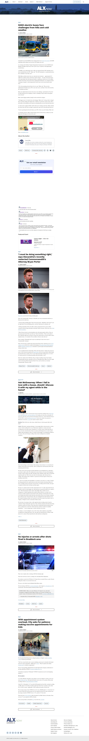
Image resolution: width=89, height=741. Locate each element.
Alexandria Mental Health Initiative (46, 345)
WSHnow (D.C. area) (68, 733)
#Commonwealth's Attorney (33, 366)
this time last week (23, 680)
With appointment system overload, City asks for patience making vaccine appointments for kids (35, 623)
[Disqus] (36, 192)
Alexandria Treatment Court (26, 346)
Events (26, 1)
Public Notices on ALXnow (56, 729)
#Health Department (37, 703)
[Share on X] (48, 150)
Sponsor (21, 392)
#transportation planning (37, 150)
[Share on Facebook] (45, 150)
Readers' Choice (54, 731)
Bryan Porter (20, 315)
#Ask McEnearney (22, 520)
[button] (51, 570)
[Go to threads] (18, 733)
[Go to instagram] (13, 733)
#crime (27, 603)
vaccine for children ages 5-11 (36, 669)
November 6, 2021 (39, 596)
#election (49, 366)
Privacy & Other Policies (55, 727)
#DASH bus (27, 150)
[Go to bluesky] (21, 733)
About (14, 1)
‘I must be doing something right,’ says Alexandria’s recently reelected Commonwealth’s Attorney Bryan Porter (35, 258)
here (33, 699)
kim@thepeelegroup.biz (31, 418)
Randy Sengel (36, 352)
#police (40, 603)
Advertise (20, 1)
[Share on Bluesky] (50, 150)
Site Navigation (54, 733)
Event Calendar (54, 725)
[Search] (83, 1)
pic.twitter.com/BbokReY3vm (48, 593)
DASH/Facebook (25, 132)
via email (29, 419)
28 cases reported (28, 695)
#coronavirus (21, 703)
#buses (20, 150)
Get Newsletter (77, 1)
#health (28, 703)
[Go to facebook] (10, 733)
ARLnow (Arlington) (68, 720)
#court (43, 366)
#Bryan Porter (22, 366)
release (38, 663)
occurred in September (34, 586)
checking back (21, 665)
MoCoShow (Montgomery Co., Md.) (71, 725)
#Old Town (34, 603)
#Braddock (21, 603)
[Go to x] (7, 733)
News (19, 22)
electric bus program (45, 60)
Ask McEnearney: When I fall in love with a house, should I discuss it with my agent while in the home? (35, 386)
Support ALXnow (48, 1)
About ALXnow (54, 720)
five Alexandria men (48, 586)
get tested (42, 699)
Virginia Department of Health (31, 681)
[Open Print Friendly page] (53, 150)
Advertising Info (54, 721)
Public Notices (39, 1)
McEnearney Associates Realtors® (29, 415)
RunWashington (67, 731)
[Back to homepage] (8, 2)
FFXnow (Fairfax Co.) (68, 723)
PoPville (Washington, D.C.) (69, 727)
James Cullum (23, 264)
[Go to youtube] (15, 733)
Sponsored (20, 379)
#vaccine (46, 703)
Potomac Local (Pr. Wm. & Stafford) (71, 729)
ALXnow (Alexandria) (68, 721)
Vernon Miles (23, 32)
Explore (31, 1)
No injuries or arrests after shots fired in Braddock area (34, 537)
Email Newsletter (54, 723)
